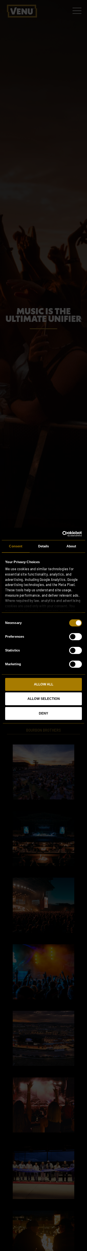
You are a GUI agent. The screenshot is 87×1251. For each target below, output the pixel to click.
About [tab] (71, 546)
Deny (43, 713)
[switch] (75, 636)
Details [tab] (43, 546)
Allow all (43, 684)
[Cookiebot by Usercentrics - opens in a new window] (62, 534)
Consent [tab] (15, 546)
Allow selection (43, 699)
